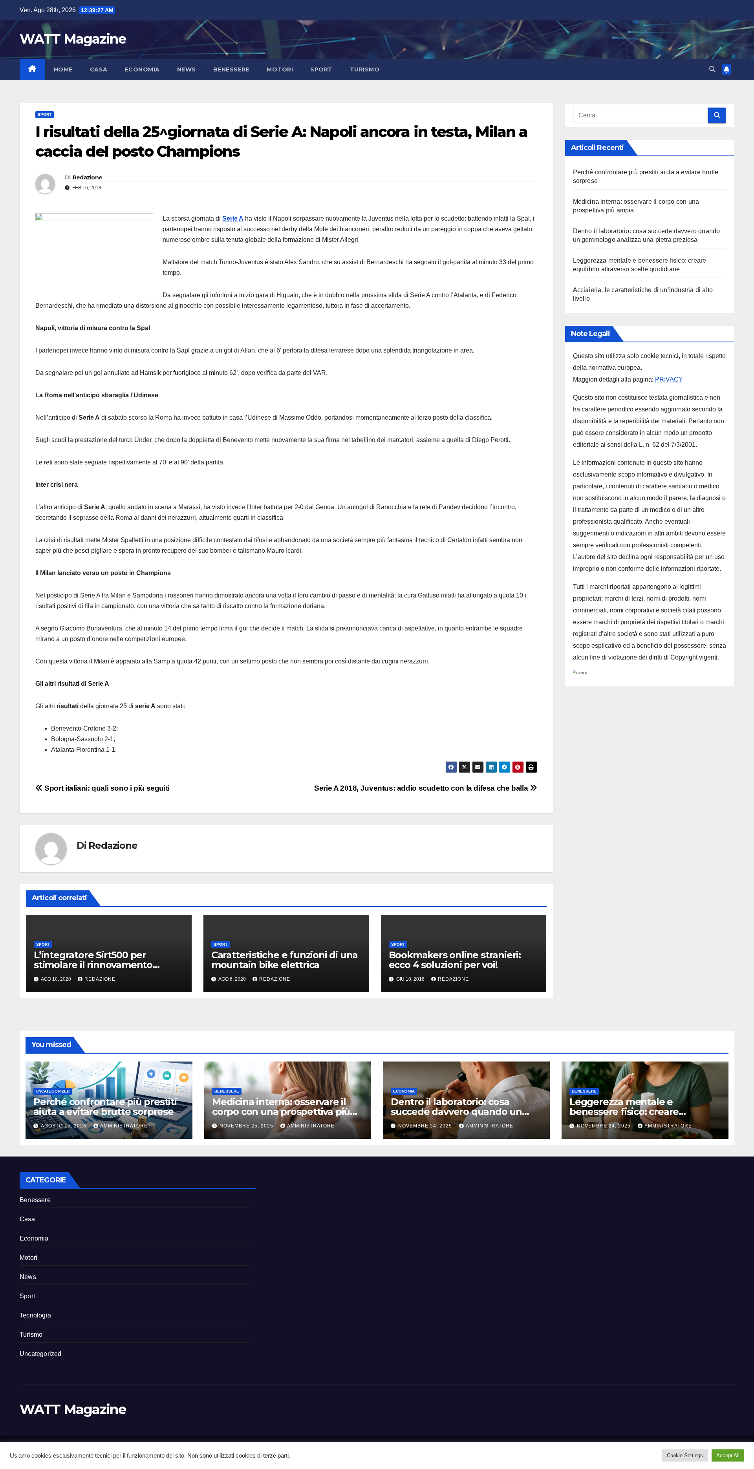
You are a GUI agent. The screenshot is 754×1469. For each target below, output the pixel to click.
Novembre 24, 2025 (426, 1126)
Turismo (365, 69)
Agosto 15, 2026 (64, 1126)
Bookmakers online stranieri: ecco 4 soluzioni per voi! (455, 959)
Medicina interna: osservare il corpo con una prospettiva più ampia (281, 1111)
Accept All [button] (727, 1455)
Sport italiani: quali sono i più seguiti (106, 788)
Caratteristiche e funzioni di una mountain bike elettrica (284, 959)
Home (63, 69)
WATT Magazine (73, 39)
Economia (142, 69)
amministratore (124, 1126)
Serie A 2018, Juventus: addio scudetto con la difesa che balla (422, 788)
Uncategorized (53, 1091)
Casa (99, 69)
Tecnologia (35, 1315)
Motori (280, 69)
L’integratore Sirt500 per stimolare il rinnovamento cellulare (93, 964)
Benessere (231, 69)
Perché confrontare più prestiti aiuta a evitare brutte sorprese (105, 1106)
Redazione (87, 177)
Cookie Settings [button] (685, 1455)
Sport (321, 69)
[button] (712, 69)
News (186, 69)
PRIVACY (669, 379)
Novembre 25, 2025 (247, 1126)
